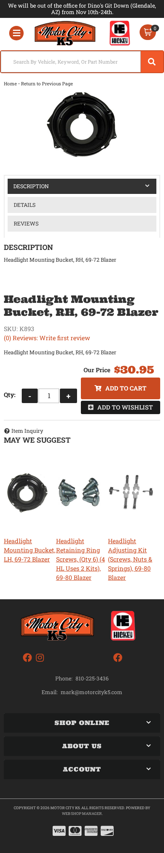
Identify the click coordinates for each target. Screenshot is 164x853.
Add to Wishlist (125, 407)
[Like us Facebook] (27, 658)
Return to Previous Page (47, 83)
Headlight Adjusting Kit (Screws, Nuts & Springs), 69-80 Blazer (130, 559)
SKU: (11, 329)
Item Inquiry (27, 430)
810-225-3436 (92, 678)
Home (10, 83)
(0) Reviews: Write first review (47, 338)
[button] (82, 61)
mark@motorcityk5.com (91, 692)
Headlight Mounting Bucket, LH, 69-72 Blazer (29, 550)
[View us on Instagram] (40, 658)
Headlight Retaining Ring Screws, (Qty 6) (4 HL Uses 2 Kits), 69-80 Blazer (80, 559)
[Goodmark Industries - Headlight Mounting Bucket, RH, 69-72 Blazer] (82, 125)
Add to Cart (125, 388)
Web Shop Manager (82, 813)
